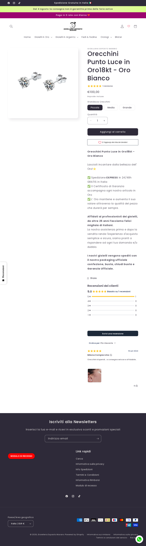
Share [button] (93, 278)
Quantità (92, 114)
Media (111, 107)
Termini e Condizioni (87, 474)
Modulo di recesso (86, 485)
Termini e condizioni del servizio (111, 537)
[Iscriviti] (97, 438)
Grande (127, 107)
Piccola (95, 107)
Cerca (79, 458)
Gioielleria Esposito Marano (51, 534)
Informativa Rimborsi (88, 480)
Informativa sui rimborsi (98, 534)
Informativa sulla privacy (90, 463)
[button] (11, 26)
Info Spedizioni (84, 469)
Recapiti (134, 537)
